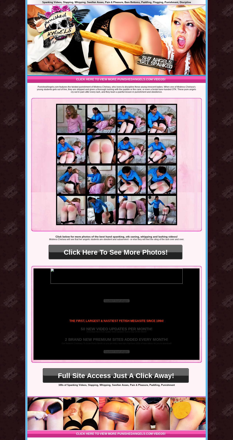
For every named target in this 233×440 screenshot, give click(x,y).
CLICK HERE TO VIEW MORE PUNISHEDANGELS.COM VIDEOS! (120, 79)
